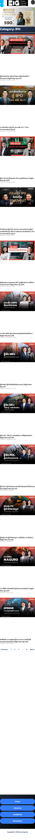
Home (17, 801)
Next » (32, 649)
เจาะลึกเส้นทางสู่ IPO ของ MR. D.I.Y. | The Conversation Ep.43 (14, 128)
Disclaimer (17, 821)
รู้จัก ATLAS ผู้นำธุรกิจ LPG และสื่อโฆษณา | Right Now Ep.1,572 (17, 179)
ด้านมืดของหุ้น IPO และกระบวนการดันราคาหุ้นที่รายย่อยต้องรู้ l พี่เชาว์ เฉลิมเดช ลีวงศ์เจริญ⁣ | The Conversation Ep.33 (17, 231)
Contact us (17, 814)
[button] (2, 5)
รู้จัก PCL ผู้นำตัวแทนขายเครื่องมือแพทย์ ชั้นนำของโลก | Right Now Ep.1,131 (17, 487)
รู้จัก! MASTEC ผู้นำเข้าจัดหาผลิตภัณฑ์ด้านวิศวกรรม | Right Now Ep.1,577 (14, 77)
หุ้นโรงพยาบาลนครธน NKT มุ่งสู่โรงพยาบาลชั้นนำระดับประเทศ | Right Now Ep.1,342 (17, 283)
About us (17, 808)
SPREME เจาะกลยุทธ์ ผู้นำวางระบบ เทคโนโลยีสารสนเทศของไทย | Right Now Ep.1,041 (15, 640)
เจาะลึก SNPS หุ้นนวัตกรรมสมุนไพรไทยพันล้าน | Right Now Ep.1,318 (16, 334)
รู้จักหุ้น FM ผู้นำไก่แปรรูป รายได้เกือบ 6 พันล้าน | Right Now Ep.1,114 (16, 538)
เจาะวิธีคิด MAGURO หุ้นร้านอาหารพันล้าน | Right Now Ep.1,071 (17, 589)
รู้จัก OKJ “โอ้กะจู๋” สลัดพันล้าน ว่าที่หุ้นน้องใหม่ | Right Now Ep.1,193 (16, 436)
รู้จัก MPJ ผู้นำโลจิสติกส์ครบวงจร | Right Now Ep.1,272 (16, 385)
